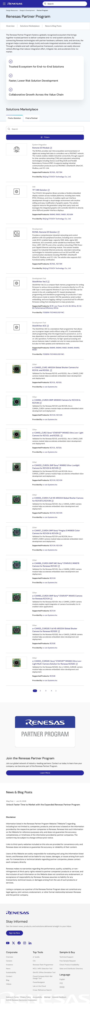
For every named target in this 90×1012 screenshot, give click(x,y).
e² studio (36, 957)
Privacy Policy (25, 997)
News (8, 968)
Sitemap (47, 997)
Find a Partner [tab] (32, 118)
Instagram (24, 943)
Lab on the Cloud (39, 986)
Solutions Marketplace (29, 26)
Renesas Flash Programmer (43, 965)
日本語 (62, 987)
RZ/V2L (52, 382)
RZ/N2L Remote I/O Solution (44, 232)
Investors (9, 965)
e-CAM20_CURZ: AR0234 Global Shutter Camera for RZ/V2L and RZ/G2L (55, 369)
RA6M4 (59, 348)
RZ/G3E (52, 643)
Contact (9, 976)
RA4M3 (70, 348)
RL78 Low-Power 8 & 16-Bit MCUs (63, 306)
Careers (9, 961)
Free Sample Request (68, 961)
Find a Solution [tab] (14, 118)
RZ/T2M (59, 172)
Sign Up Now (14, 933)
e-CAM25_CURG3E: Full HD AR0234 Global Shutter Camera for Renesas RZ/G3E (54, 630)
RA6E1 (64, 348)
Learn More (45, 773)
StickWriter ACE (39, 326)
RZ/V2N (59, 415)
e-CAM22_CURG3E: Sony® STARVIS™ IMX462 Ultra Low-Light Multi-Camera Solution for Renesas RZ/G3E (57, 662)
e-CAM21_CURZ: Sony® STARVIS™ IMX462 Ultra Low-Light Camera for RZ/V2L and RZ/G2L (57, 434)
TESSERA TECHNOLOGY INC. (53, 312)
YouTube (7, 943)
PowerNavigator (39, 982)
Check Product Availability (69, 965)
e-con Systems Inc (50, 387)
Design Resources (12, 10)
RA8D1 (63, 214)
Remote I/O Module (40, 148)
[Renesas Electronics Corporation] (14, 4)
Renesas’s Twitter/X (13, 943)
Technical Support (66, 957)
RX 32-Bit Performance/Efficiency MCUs (57, 307)
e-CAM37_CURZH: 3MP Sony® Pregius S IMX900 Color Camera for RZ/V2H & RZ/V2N (56, 532)
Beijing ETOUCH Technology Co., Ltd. (57, 177)
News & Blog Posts (53, 26)
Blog (7, 980)
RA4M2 (76, 348)
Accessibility (37, 997)
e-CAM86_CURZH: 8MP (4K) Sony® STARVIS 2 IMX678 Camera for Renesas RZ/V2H (55, 564)
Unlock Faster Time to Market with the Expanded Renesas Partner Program (43, 804)
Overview (10, 26)
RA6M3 (52, 214)
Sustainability (11, 972)
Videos (8, 984)
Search (65, 3)
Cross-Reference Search (42, 990)
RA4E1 (34, 350)
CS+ (34, 961)
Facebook (19, 943)
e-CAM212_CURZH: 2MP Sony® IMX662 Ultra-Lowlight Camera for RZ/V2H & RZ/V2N (55, 466)
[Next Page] (56, 690)
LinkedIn (30, 943)
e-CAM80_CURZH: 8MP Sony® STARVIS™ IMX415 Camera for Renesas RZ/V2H (57, 597)
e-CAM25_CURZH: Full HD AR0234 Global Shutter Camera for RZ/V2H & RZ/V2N (57, 499)
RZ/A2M (70, 214)
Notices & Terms (12, 997)
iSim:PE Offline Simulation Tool (44, 972)
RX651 (58, 214)
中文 (61, 983)
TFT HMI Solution (39, 190)
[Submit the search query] (9, 129)
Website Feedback (59, 997)
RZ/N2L (52, 172)
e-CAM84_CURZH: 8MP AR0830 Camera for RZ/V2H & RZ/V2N (56, 401)
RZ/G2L (59, 382)
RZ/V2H (53, 415)
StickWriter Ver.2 (39, 281)
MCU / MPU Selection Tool (42, 968)
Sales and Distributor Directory (71, 968)
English (62, 979)
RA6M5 (52, 348)
